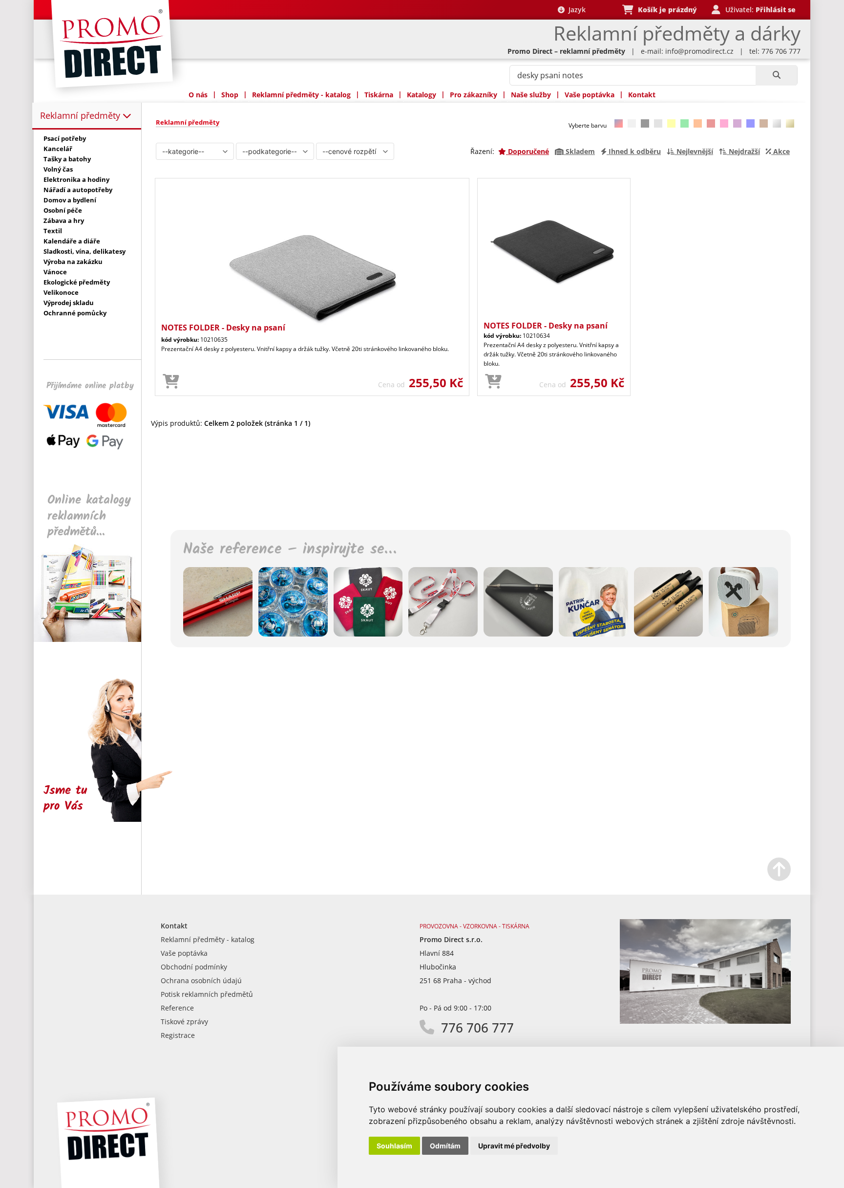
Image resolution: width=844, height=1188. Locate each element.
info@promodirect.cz (699, 51)
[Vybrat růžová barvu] (724, 123)
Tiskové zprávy (184, 1021)
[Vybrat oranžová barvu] (697, 123)
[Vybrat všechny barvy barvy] (618, 123)
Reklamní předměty (81, 115)
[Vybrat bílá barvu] (631, 123)
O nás (198, 94)
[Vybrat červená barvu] (711, 123)
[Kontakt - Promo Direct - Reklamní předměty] (705, 1021)
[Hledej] (776, 75)
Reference (177, 1007)
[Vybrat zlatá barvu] (790, 123)
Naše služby (531, 94)
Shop (229, 94)
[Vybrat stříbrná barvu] (776, 123)
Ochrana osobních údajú (201, 980)
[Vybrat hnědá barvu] (763, 123)
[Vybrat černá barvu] (645, 123)
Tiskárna (378, 94)
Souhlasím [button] (394, 1146)
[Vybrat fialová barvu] (737, 123)
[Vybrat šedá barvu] (658, 123)
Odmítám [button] (445, 1146)
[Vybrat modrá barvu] (750, 123)
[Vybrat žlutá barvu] (671, 123)
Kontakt (641, 94)
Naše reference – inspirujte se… (289, 549)
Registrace (178, 1035)
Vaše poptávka (589, 94)
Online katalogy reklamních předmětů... (89, 516)
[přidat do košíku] (171, 382)
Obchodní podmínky (194, 966)
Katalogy (421, 94)
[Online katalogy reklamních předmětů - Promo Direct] (94, 639)
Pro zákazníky (473, 94)
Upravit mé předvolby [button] (514, 1146)
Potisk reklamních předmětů (207, 994)
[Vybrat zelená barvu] (684, 123)
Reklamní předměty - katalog (301, 94)
